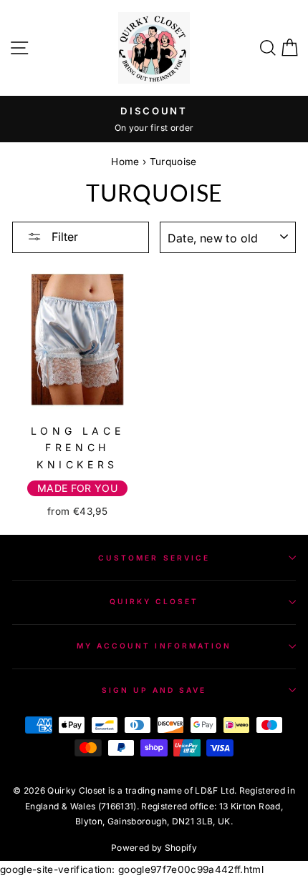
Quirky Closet (154, 601)
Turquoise (173, 161)
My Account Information (154, 645)
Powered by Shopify (154, 847)
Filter (63, 237)
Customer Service (154, 557)
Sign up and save (154, 690)
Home (125, 161)
